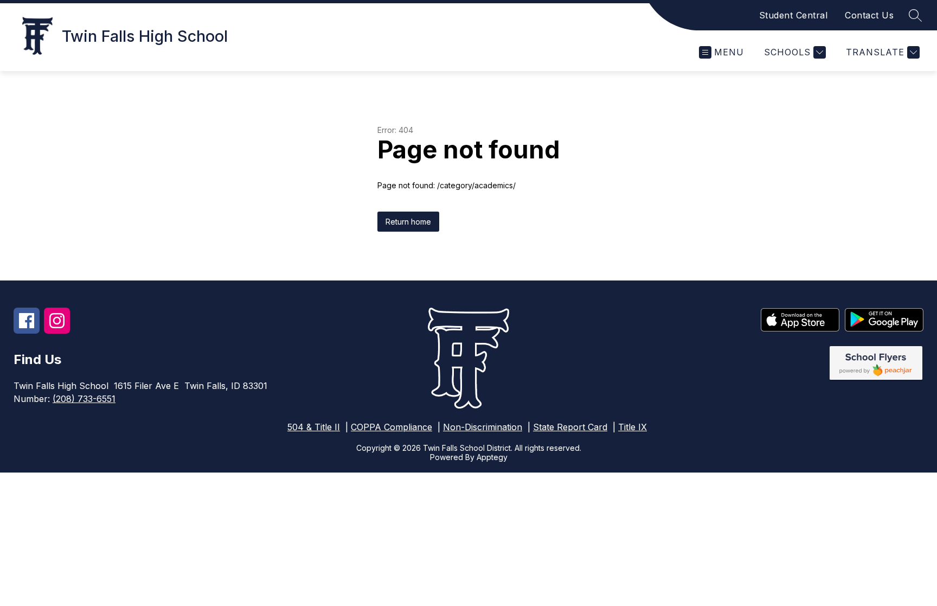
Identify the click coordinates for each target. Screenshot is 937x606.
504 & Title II (313, 427)
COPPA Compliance (391, 427)
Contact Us (869, 15)
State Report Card (570, 427)
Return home (408, 221)
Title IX (632, 427)
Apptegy (492, 457)
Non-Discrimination (482, 427)
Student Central (793, 15)
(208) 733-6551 (84, 398)
